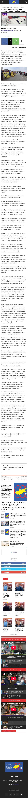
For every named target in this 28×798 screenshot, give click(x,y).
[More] (21, 41)
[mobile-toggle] (2, 2)
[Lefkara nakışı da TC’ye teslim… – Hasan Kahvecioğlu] (19, 622)
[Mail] (14, 794)
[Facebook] (6, 794)
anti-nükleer (9, 28)
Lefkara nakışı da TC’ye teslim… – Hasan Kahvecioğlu (19, 629)
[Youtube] (21, 794)
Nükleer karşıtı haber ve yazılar (7, 6)
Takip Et (23, 566)
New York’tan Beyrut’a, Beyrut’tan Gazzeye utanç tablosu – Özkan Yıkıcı (6, 595)
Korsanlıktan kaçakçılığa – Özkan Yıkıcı (6, 629)
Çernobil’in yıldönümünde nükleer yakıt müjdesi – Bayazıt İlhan (7, 479)
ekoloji (14, 28)
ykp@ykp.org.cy (16, 784)
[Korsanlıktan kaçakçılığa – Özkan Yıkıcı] (7, 622)
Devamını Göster (13, 634)
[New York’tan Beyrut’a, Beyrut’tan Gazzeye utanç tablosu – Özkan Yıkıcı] (7, 586)
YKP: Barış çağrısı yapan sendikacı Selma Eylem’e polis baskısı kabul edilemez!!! (18, 515)
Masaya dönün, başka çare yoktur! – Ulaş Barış (19, 613)
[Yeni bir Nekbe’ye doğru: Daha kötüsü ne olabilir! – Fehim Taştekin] (19, 586)
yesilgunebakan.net (17, 30)
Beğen (23, 563)
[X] (17, 794)
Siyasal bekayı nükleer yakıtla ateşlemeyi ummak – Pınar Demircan (21, 479)
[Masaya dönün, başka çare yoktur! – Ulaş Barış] (19, 606)
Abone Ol (23, 572)
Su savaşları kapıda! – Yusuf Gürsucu (6, 613)
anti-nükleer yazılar (18, 6)
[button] (26, 2)
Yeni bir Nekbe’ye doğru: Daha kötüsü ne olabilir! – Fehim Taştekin (19, 594)
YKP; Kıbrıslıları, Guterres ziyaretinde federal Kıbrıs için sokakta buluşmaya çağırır (17, 543)
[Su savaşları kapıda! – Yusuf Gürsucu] (7, 606)
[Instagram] (10, 794)
